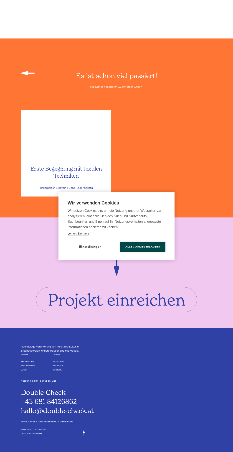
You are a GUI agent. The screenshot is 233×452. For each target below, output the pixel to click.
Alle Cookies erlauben (142, 246)
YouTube (57, 370)
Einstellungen (90, 246)
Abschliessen (28, 366)
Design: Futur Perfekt (32, 433)
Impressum (26, 429)
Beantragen (27, 361)
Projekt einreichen (116, 299)
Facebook (58, 366)
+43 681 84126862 (49, 401)
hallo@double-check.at (57, 410)
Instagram (58, 361)
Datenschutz (41, 429)
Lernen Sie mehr (78, 233)
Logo (24, 370)
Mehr (66, 188)
